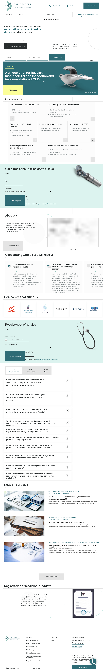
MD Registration (31, 647)
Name (7, 173)
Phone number (10, 337)
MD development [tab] (30, 370)
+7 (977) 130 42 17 (78, 644)
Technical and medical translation (33, 657)
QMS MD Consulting (33, 644)
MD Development (32, 640)
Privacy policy (35, 668)
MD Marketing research (34, 653)
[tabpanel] (51, 384)
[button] (91, 6)
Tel (6, 181)
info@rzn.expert (74, 6)
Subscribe (84, 667)
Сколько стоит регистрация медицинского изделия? (69, 522)
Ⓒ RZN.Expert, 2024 (12, 668)
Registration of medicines (35, 661)
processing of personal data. (48, 204)
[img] (13, 638)
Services (9, 14)
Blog (36, 14)
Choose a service (11, 344)
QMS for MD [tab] (45, 370)
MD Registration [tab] (14, 370)
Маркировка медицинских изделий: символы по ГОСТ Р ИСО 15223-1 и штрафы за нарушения (72, 547)
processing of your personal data (47, 359)
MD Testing (30, 650)
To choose (8, 189)
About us (22, 14)
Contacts (50, 14)
